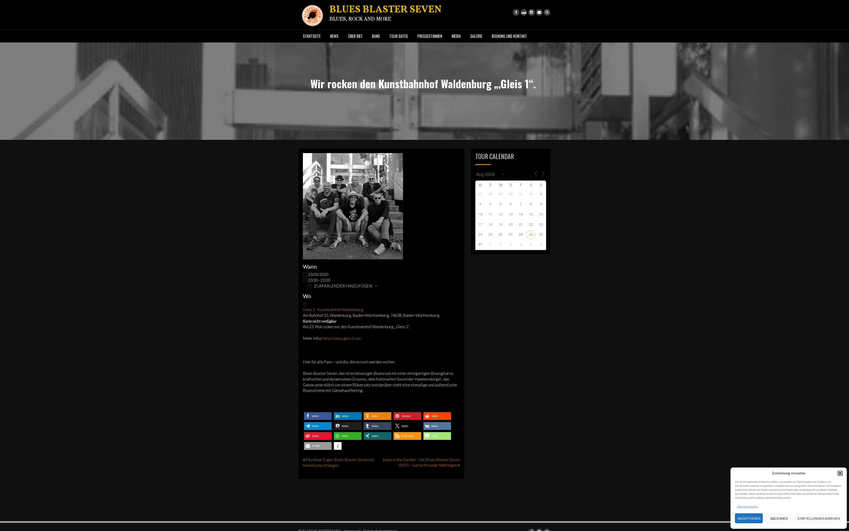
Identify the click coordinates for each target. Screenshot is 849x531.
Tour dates (398, 36)
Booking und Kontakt (509, 36)
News (334, 36)
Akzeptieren (749, 518)
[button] (840, 473)
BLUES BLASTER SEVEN (385, 10)
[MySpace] (523, 12)
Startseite (312, 36)
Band (376, 36)
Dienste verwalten (747, 506)
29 (531, 234)
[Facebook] (516, 12)
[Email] (539, 12)
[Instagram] (531, 12)
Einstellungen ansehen (818, 518)
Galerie (476, 36)
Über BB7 (355, 36)
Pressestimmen (429, 36)
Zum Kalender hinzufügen (343, 285)
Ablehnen (779, 518)
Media (456, 36)
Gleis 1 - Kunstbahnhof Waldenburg (333, 309)
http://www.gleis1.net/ (342, 338)
